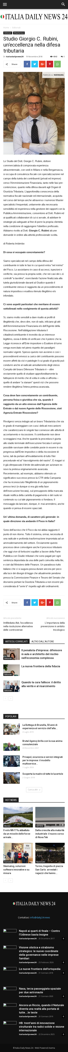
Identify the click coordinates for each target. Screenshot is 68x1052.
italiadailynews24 (14, 56)
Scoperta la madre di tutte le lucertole (42, 774)
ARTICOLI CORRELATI (16, 641)
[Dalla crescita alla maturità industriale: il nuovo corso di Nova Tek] (50, 817)
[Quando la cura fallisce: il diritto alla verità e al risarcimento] (11, 686)
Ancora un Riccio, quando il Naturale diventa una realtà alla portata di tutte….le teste (41, 1008)
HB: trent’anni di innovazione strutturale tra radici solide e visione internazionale (41, 1026)
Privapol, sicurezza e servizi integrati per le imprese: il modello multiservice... (42, 760)
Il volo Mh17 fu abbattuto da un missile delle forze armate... (16, 834)
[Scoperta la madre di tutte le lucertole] (11, 778)
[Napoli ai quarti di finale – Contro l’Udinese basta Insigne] (10, 935)
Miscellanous (19, 33)
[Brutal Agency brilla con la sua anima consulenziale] (11, 745)
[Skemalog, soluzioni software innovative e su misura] (18, 853)
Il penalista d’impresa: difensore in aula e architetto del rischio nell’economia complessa (41, 654)
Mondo (7, 826)
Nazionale (40, 862)
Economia (8, 862)
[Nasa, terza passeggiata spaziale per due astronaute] (10, 993)
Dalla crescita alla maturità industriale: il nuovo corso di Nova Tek (49, 834)
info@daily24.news (40, 917)
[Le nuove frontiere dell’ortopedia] (10, 973)
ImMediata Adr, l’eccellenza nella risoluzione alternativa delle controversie (18, 626)
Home (6, 27)
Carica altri (33, 789)
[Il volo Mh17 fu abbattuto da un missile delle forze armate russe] (18, 817)
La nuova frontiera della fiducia (40, 666)
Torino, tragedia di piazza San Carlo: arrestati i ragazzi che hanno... (49, 869)
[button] (63, 4)
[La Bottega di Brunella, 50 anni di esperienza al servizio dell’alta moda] (11, 729)
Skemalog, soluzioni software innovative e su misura (16, 869)
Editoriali (16, 27)
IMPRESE (39, 826)
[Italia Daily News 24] (34, 17)
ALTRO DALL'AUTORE (43, 641)
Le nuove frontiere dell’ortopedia (39, 969)
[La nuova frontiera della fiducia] (11, 670)
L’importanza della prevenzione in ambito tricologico (53, 626)
